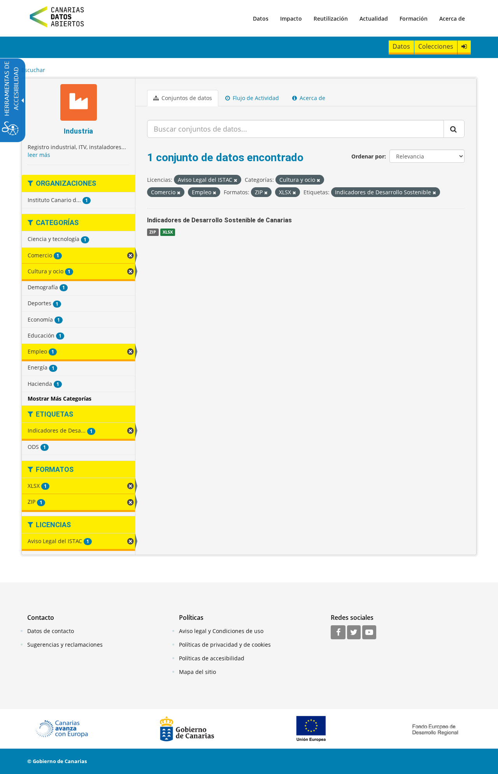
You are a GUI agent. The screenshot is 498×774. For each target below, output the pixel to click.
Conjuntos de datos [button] (186, 98)
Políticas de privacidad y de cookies (225, 644)
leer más (39, 154)
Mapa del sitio (197, 671)
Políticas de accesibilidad (211, 658)
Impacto (291, 18)
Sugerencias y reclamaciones (65, 644)
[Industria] (78, 103)
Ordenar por (367, 156)
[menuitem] (260, 18)
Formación (414, 18)
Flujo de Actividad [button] (255, 98)
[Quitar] (235, 180)
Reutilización (331, 18)
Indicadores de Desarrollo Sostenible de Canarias (219, 220)
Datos (260, 18)
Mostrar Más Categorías (59, 398)
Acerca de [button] (311, 98)
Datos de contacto (50, 631)
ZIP (152, 232)
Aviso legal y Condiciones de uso (221, 631)
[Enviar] (454, 129)
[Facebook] (338, 632)
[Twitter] (354, 632)
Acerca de (452, 18)
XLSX (168, 232)
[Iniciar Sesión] (464, 46)
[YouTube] (369, 632)
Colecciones (435, 46)
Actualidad (373, 18)
